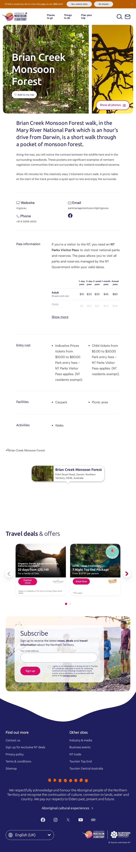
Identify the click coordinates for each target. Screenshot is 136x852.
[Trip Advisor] (93, 819)
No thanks (104, 4)
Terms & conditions (18, 761)
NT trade (75, 754)
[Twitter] (68, 819)
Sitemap (11, 768)
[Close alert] (132, 4)
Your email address (29, 651)
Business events (79, 747)
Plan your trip (86, 16)
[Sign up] (127, 16)
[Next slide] (127, 574)
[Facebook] (43, 819)
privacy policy (70, 675)
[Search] (120, 16)
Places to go (51, 16)
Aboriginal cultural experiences (66, 808)
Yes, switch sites (79, 4)
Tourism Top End (80, 761)
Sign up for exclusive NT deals (25, 747)
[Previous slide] (9, 574)
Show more (60, 317)
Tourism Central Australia (86, 768)
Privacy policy (15, 754)
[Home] (14, 16)
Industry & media (80, 740)
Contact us (13, 740)
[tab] (66, 604)
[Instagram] (55, 819)
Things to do (68, 16)
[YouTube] (80, 819)
